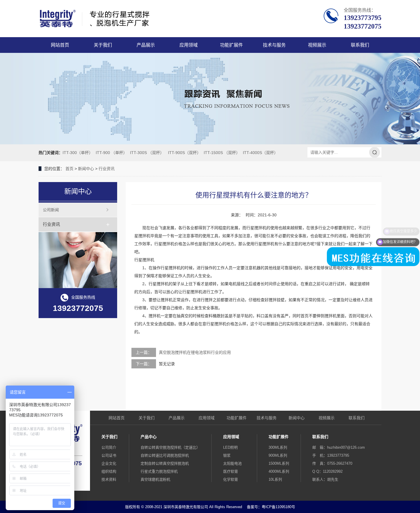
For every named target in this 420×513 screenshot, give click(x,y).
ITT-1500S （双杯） (222, 152)
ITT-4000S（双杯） (260, 152)
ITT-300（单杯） (78, 152)
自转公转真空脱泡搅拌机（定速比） (170, 447)
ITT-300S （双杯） (147, 152)
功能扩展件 (231, 45)
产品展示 (146, 45)
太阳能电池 (232, 463)
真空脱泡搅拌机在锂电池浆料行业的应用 (195, 352)
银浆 (227, 455)
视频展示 (317, 45)
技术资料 (108, 479)
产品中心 (149, 436)
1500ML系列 (279, 463)
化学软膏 (230, 479)
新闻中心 (86, 168)
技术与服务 (274, 45)
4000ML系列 (279, 471)
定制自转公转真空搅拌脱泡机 (165, 463)
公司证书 (108, 455)
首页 (69, 168)
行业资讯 (107, 168)
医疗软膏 (230, 471)
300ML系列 (278, 447)
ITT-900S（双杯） (184, 152)
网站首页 (60, 45)
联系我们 (360, 45)
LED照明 (230, 447)
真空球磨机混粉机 (155, 479)
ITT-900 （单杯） (111, 152)
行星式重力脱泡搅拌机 (159, 471)
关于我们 (103, 45)
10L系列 (275, 479)
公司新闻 (51, 209)
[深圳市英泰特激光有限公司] (112, 18)
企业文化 (108, 463)
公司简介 (108, 447)
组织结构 (108, 471)
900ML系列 (278, 455)
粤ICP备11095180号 (278, 507)
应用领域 (188, 45)
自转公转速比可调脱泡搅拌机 (165, 455)
